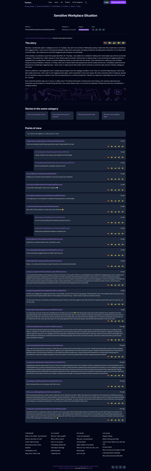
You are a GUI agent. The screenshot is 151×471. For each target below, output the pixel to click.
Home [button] (50, 2)
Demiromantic (55, 450)
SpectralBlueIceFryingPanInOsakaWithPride (41, 174)
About (73, 6)
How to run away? (57, 442)
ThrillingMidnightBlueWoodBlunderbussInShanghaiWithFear (55, 163)
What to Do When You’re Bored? (36, 436)
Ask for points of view (118, 2)
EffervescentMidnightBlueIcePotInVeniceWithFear (43, 392)
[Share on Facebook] (96, 30)
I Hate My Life (55, 453)
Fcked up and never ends (86, 114)
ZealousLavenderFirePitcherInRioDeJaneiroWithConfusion (46, 272)
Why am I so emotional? (85, 439)
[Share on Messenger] (100, 30)
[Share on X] (93, 30)
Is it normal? (55, 433)
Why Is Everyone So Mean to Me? (114, 450)
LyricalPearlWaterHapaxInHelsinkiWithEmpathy (42, 206)
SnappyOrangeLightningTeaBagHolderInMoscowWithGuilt (46, 290)
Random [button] (67, 2)
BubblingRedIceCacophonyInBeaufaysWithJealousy (44, 261)
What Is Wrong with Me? (111, 439)
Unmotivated (81, 442)
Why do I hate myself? (58, 436)
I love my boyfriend (83, 436)
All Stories (34, 38)
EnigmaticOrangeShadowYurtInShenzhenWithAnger (52, 228)
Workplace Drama (83, 29)
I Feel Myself (29, 433)
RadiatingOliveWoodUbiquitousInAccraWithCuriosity (44, 310)
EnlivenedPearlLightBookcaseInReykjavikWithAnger (40, 29)
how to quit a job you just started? (61, 116)
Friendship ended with (58, 445)
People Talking (107, 436)
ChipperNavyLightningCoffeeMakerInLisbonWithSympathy (46, 409)
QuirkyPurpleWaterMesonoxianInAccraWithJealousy (44, 326)
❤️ (105, 43)
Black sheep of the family (85, 445)
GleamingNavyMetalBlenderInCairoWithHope (50, 217)
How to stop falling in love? (36, 114)
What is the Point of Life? (33, 439)
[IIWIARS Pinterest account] (124, 467)
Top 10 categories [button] (77, 2)
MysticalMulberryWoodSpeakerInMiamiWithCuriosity (44, 239)
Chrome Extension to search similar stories (65, 466)
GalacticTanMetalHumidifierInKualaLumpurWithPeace (44, 345)
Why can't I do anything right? (111, 116)
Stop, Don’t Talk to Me (32, 453)
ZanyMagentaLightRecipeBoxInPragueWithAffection (44, 381)
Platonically (80, 450)
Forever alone (107, 447)
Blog (78, 6)
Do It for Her (81, 453)
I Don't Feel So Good (32, 442)
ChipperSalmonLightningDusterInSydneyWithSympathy (45, 141)
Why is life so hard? (57, 439)
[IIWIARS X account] (116, 467)
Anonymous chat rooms (33, 445)
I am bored (106, 433)
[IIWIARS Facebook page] (113, 467)
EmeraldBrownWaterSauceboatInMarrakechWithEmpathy (45, 195)
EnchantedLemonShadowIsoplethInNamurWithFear (52, 152)
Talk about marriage (57, 447)
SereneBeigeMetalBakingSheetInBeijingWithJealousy (44, 250)
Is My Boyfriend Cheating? (111, 453)
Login (106, 2)
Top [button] (62, 2)
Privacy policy (29, 6)
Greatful (28, 447)
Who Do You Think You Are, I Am (88, 447)
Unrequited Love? (31, 450)
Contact (65, 6)
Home (27, 38)
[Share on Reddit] (103, 30)
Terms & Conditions (43, 6)
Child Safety (56, 6)
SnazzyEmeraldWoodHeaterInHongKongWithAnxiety (44, 184)
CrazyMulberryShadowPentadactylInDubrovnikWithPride (45, 362)
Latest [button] (56, 2)
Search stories (69, 468)
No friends (80, 433)
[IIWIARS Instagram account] (120, 467)
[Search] (86, 2)
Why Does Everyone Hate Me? (113, 456)
